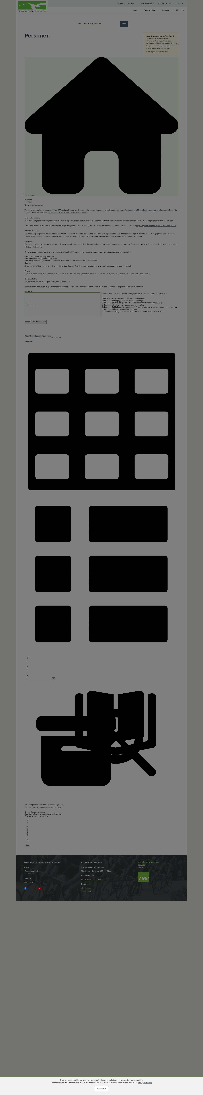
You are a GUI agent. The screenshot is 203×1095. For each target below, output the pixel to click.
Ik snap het (101, 1089)
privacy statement (145, 1082)
